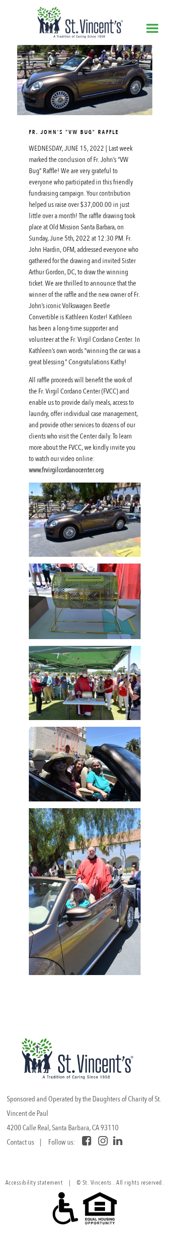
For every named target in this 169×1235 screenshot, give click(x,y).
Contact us (20, 1142)
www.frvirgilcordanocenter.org (66, 470)
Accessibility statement (34, 1182)
